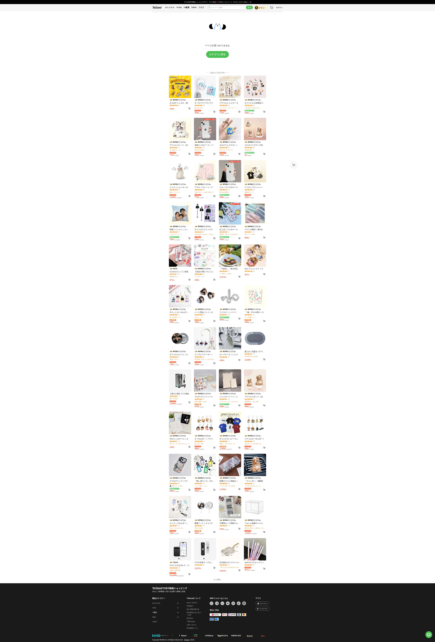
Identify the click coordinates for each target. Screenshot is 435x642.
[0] (271, 7)
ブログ (201, 7)
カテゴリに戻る (217, 54)
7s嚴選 (186, 7)
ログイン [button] (279, 7)
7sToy (179, 7)
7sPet (194, 7)
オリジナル (169, 7)
